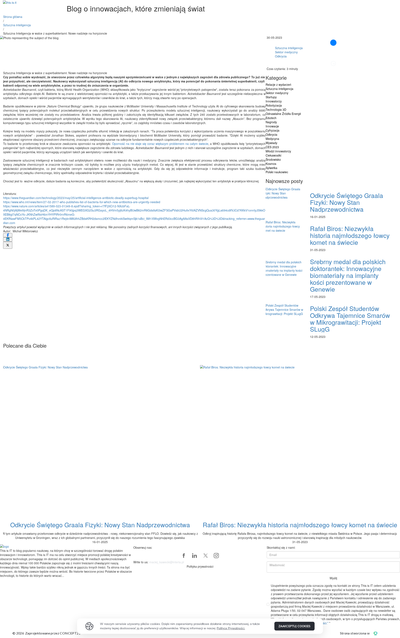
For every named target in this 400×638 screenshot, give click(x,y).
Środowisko (273, 159)
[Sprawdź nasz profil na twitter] (205, 555)
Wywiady (271, 143)
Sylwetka (271, 168)
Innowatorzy (274, 101)
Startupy (271, 97)
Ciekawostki (273, 155)
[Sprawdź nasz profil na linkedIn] (194, 555)
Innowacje (272, 126)
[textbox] (134, 81)
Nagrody (271, 122)
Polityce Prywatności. (231, 628)
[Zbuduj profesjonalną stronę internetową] (379, 633)
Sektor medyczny (286, 52)
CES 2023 (272, 147)
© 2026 (46, 633)
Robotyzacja (274, 105)
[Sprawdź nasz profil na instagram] (216, 555)
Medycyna (272, 139)
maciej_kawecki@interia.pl (166, 562)
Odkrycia (281, 56)
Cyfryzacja (272, 130)
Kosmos (271, 164)
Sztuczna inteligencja (17, 25)
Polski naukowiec (277, 172)
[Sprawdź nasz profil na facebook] (183, 555)
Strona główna (12, 17)
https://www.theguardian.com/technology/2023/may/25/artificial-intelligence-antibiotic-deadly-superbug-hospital (76, 198)
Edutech (271, 118)
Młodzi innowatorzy (278, 151)
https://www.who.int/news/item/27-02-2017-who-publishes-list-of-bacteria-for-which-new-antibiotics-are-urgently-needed (81, 202)
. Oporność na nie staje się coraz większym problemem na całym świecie (159, 144)
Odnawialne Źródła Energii (283, 114)
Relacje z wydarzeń (278, 84)
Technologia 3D (276, 109)
